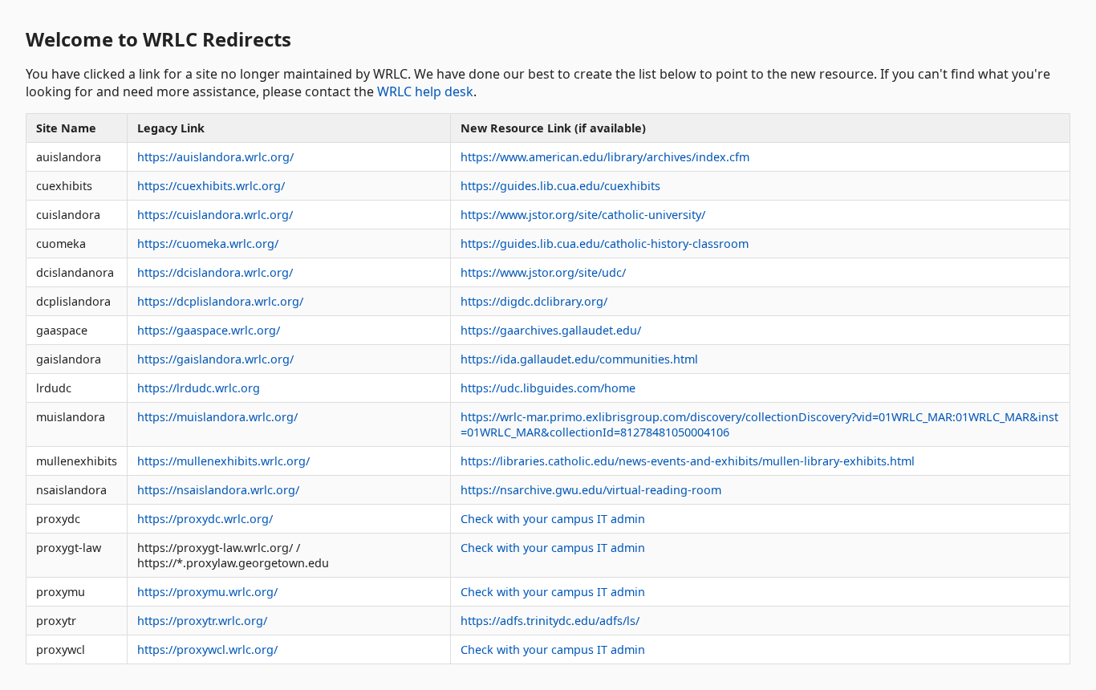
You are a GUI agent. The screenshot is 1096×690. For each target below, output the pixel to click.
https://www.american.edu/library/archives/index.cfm (605, 156)
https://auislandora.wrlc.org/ (215, 156)
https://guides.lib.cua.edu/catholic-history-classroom (605, 243)
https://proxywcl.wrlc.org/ (207, 649)
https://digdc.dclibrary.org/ (534, 301)
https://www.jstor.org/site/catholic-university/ (583, 214)
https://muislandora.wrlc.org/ (217, 416)
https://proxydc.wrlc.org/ (205, 518)
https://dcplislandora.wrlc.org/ (220, 301)
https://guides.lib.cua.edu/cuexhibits (560, 185)
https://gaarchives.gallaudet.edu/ (551, 330)
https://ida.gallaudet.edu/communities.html (579, 359)
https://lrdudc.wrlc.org (198, 388)
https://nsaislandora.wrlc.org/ (218, 489)
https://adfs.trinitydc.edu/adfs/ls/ (550, 620)
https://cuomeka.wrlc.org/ (207, 243)
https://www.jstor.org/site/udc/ (543, 272)
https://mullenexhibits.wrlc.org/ (223, 461)
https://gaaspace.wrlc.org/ (208, 330)
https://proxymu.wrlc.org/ (207, 591)
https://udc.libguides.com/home (548, 388)
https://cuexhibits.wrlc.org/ (211, 185)
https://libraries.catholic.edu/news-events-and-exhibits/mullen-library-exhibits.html (688, 461)
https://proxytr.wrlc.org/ (202, 620)
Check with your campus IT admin (553, 518)
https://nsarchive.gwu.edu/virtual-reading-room (591, 489)
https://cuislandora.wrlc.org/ (215, 214)
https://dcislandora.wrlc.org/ (215, 272)
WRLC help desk (425, 91)
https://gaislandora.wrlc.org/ (215, 359)
